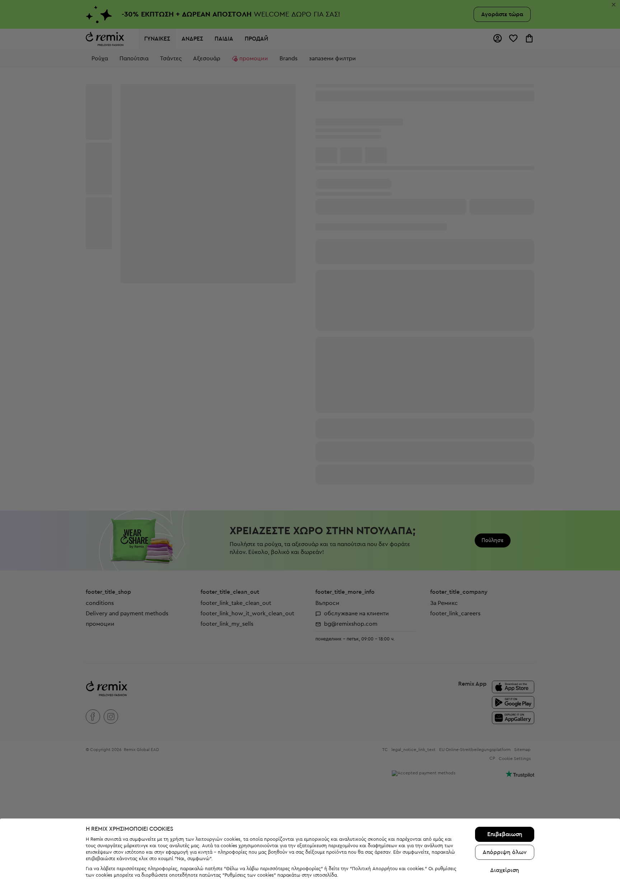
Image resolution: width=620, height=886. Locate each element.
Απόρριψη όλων (505, 852)
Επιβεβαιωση (504, 834)
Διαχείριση (504, 870)
